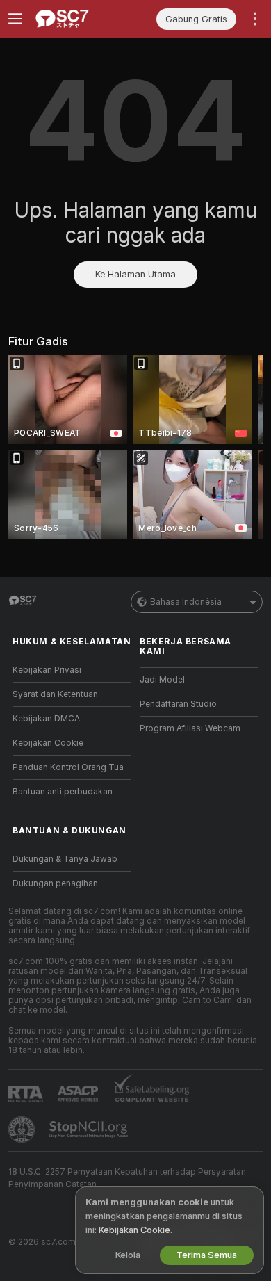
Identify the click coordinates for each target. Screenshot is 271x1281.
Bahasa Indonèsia (186, 602)
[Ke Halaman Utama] (83, 19)
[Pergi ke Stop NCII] (90, 1129)
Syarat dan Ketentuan (55, 694)
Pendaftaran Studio (178, 704)
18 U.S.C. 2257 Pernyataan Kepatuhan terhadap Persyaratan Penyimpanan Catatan (127, 1178)
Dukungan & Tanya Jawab (65, 859)
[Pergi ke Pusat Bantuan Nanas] (23, 1129)
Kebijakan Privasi (47, 670)
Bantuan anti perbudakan (63, 792)
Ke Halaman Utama (135, 274)
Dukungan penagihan (55, 883)
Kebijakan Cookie (48, 743)
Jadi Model (162, 680)
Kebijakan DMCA (46, 719)
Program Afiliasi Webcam (190, 728)
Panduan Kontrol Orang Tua (68, 767)
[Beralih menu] (15, 19)
